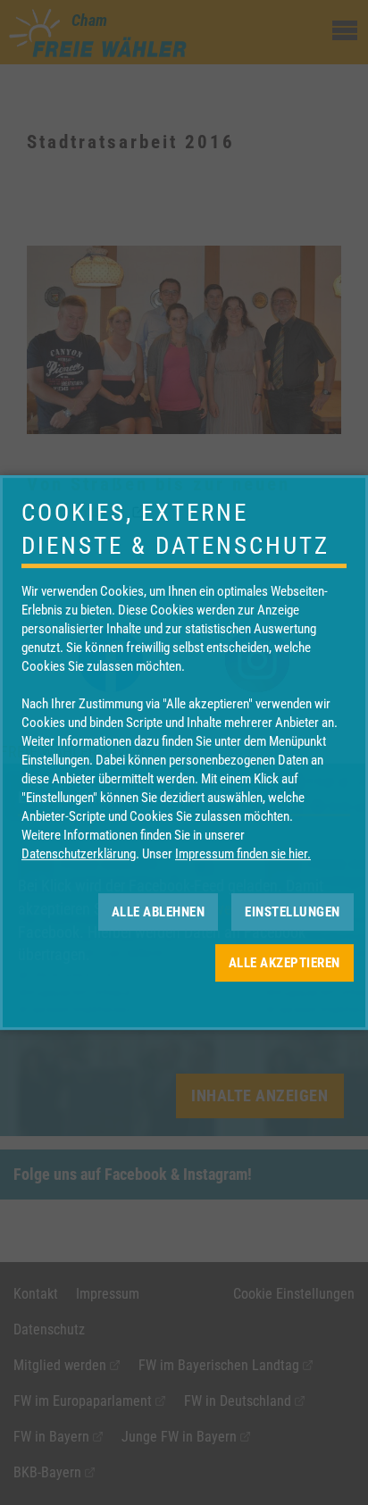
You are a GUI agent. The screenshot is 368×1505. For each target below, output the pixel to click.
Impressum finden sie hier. (243, 854)
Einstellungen (292, 912)
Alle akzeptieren (284, 963)
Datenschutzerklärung (78, 854)
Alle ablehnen (158, 912)
